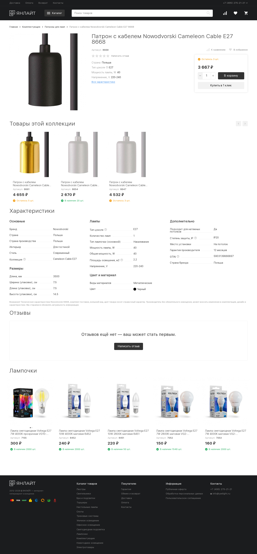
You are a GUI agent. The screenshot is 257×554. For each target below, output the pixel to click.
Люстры (81, 489)
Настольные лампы (87, 507)
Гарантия (126, 489)
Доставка (14, 3)
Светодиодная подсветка (91, 529)
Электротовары (85, 547)
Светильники (84, 493)
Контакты (58, 3)
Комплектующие (31, 27)
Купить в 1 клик (221, 85)
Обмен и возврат (130, 493)
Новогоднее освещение (90, 543)
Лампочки (82, 534)
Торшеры (82, 502)
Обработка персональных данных (184, 493)
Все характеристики (103, 82)
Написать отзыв (120, 56)
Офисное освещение (88, 525)
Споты (80, 511)
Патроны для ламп (55, 27)
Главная (13, 27)
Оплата (29, 3)
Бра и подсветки (86, 498)
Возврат (43, 3)
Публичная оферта (176, 489)
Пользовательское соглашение (183, 498)
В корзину (231, 75)
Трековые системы (87, 516)
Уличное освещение (88, 520)
